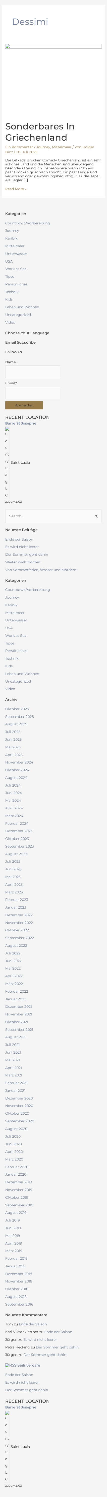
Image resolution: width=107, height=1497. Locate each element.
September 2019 (19, 1205)
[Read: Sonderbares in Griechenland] (53, 79)
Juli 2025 (12, 732)
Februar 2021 (16, 1083)
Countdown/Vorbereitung (27, 223)
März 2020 (14, 1159)
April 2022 (14, 976)
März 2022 (14, 984)
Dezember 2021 (18, 1006)
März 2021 (13, 1075)
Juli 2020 (13, 1136)
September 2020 (19, 1121)
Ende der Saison (19, 539)
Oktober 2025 (17, 709)
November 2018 (18, 1281)
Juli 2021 (12, 1045)
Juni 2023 (13, 869)
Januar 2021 (15, 1091)
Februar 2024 (16, 823)
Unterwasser (16, 254)
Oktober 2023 (17, 839)
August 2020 (16, 1129)
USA (9, 261)
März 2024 (14, 816)
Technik (11, 292)
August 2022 (16, 945)
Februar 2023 (16, 900)
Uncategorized (18, 315)
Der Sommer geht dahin (26, 554)
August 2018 (16, 1297)
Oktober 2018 (16, 1289)
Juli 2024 (13, 785)
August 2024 (16, 778)
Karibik (11, 238)
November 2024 (19, 762)
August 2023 (16, 854)
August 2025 (16, 724)
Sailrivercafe (28, 1365)
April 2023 (14, 884)
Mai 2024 (13, 800)
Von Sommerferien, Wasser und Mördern (40, 570)
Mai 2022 (13, 968)
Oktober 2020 (17, 1113)
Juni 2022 (13, 961)
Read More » (16, 189)
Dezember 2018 (18, 1274)
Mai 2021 (12, 1060)
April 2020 (14, 1152)
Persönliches (16, 284)
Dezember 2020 (19, 1098)
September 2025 (19, 717)
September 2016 (19, 1304)
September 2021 (19, 1030)
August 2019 (16, 1213)
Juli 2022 (12, 953)
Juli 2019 (12, 1220)
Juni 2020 (13, 1144)
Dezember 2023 (19, 831)
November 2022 (19, 923)
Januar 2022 (15, 999)
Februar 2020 (16, 1167)
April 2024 (14, 808)
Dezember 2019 (18, 1182)
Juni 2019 (13, 1228)
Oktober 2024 (17, 770)
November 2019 (18, 1190)
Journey (43, 147)
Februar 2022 (16, 991)
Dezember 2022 (19, 915)
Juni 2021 (13, 1052)
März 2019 (13, 1251)
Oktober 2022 (17, 930)
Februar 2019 (16, 1258)
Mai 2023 (13, 877)
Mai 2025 (13, 747)
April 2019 (13, 1243)
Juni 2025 (13, 739)
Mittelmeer (61, 147)
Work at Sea (15, 269)
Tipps (9, 276)
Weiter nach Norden (22, 562)
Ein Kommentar (19, 147)
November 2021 (18, 1014)
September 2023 (19, 846)
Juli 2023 (12, 861)
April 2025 (14, 755)
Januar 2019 (15, 1266)
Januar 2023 (15, 907)
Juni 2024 (13, 793)
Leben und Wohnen (22, 307)
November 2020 (19, 1106)
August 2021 (15, 1037)
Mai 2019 (12, 1236)
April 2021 (13, 1068)
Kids (9, 299)
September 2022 (19, 938)
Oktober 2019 (16, 1197)
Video (10, 322)
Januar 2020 (15, 1174)
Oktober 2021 (16, 1022)
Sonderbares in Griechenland (40, 132)
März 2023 (14, 892)
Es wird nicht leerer (22, 547)
